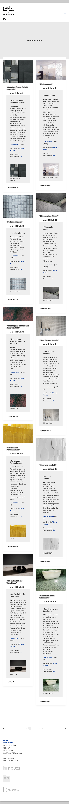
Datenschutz (14, 760)
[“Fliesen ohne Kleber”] (51, 291)
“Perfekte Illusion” (14, 222)
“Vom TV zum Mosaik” (48, 340)
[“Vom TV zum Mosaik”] (18, 282)
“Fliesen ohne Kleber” (48, 216)
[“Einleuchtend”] (51, 168)
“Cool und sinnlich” (47, 465)
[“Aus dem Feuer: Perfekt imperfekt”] (18, 169)
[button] (65, 12)
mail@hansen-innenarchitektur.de (12, 753)
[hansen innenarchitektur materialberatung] (8, 13)
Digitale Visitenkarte (8, 758)
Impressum (6, 760)
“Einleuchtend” (45, 84)
